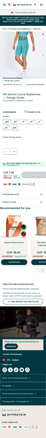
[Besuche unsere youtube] (21, 370)
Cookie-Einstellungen (12, 354)
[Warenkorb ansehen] (41, 4)
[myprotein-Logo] (22, 4)
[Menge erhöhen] (14, 151)
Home (4, 29)
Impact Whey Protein (14, 242)
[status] (10, 151)
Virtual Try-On (33, 112)
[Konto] (35, 4)
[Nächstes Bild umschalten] (43, 55)
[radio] (7, 121)
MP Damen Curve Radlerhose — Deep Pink (24, 29)
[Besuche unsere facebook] (10, 370)
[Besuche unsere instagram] (4, 370)
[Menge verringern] (6, 151)
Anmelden (11, 346)
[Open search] (9, 4)
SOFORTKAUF (14, 262)
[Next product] (42, 270)
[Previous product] (38, 270)
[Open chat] (27, 370)
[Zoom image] (43, 34)
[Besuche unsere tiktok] (16, 370)
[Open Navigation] (4, 4)
